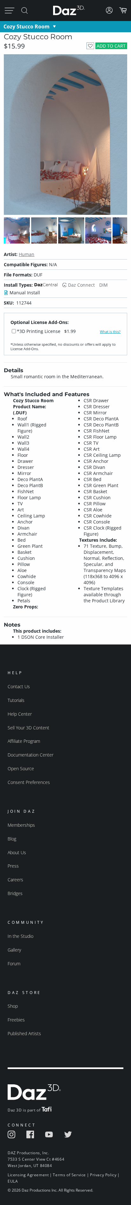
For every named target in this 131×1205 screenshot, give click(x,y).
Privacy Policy (103, 1175)
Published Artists (24, 1033)
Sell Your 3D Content (28, 728)
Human (26, 254)
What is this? (110, 331)
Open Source (21, 768)
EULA (13, 1181)
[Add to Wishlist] (90, 45)
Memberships (21, 825)
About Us (17, 852)
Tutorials (16, 700)
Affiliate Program (24, 741)
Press (13, 866)
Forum (14, 963)
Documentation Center (30, 755)
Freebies (16, 1020)
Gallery (14, 950)
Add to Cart (111, 46)
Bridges (15, 893)
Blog (12, 839)
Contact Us (19, 686)
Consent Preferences (29, 782)
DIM (103, 285)
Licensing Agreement (28, 1175)
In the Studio (20, 936)
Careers (15, 880)
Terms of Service (69, 1175)
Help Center (20, 714)
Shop (13, 1006)
